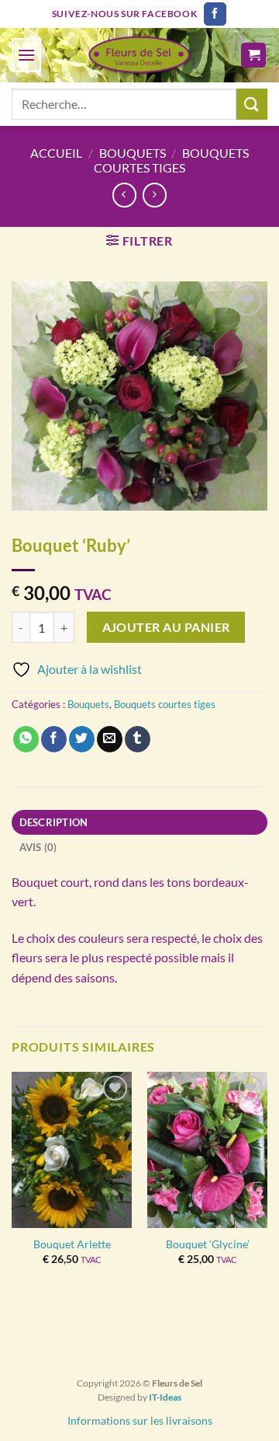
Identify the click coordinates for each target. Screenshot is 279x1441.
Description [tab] (53, 822)
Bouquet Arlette (72, 1244)
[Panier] (253, 55)
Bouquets (132, 152)
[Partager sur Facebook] (54, 739)
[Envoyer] (251, 104)
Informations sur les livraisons (139, 1420)
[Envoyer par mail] (109, 739)
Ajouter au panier (166, 627)
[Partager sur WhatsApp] (26, 739)
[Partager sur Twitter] (82, 739)
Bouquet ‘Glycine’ (208, 1244)
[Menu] (26, 54)
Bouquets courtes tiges (171, 160)
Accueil (56, 152)
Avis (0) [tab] (38, 847)
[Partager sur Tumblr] (137, 739)
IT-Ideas (165, 1397)
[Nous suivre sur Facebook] (215, 14)
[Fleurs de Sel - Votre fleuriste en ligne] (139, 55)
